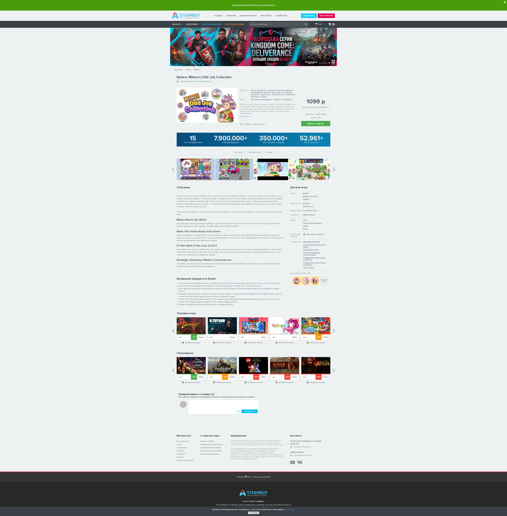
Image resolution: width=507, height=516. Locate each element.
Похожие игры (254, 152)
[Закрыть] (505, 2)
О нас (179, 444)
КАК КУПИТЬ (266, 16)
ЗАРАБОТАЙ (281, 16)
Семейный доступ (311, 250)
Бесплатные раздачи (209, 454)
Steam (196, 69)
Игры (188, 69)
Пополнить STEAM (234, 24)
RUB (320, 24)
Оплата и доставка (185, 460)
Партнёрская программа (211, 451)
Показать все (324, 281)
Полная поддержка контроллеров (311, 254)
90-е (305, 220)
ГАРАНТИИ (231, 16)
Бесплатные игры (212, 24)
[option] (195, 169)
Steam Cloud (308, 268)
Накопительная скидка (210, 447)
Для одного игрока (314, 234)
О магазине (182, 447)
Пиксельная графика (312, 223)
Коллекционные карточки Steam (314, 246)
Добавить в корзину (192, 343)
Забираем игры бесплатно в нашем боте (253, 5)
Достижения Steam (311, 242)
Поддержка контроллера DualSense (314, 264)
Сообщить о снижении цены (254, 124)
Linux (265, 283)
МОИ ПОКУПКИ (326, 16)
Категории (191, 24)
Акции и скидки (207, 441)
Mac (259, 283)
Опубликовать (249, 411)
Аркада (306, 199)
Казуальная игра (310, 196)
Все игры (179, 69)
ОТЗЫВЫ (218, 16)
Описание (238, 152)
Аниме (306, 193)
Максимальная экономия (211, 444)
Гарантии (181, 454)
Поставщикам (183, 441)
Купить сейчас (316, 123)
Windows (229, 283)
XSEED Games (309, 215)
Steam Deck (308, 206)
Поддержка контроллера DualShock (314, 259)
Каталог (180, 451)
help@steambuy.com (302, 447)
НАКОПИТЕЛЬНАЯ (248, 16)
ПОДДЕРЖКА (309, 16)
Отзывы (269, 152)
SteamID (255, 288)
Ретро (305, 229)
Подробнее (244, 116)
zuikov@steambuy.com (303, 455)
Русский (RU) (264, 477)
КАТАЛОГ (176, 24)
